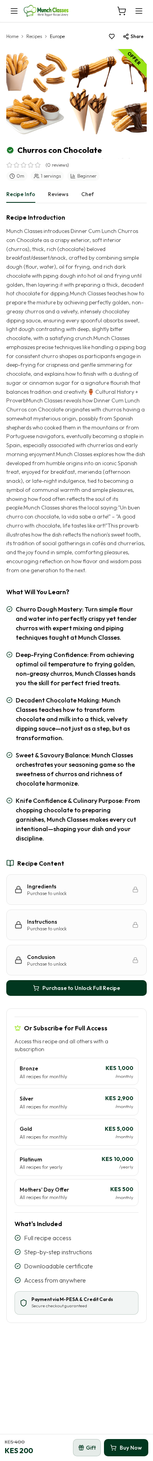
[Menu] (139, 11)
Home (12, 36)
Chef (87, 194)
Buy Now (131, 1447)
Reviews (58, 194)
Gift (91, 1447)
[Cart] (121, 11)
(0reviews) (57, 165)
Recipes (34, 36)
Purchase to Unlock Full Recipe (81, 988)
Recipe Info (20, 194)
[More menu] (14, 11)
